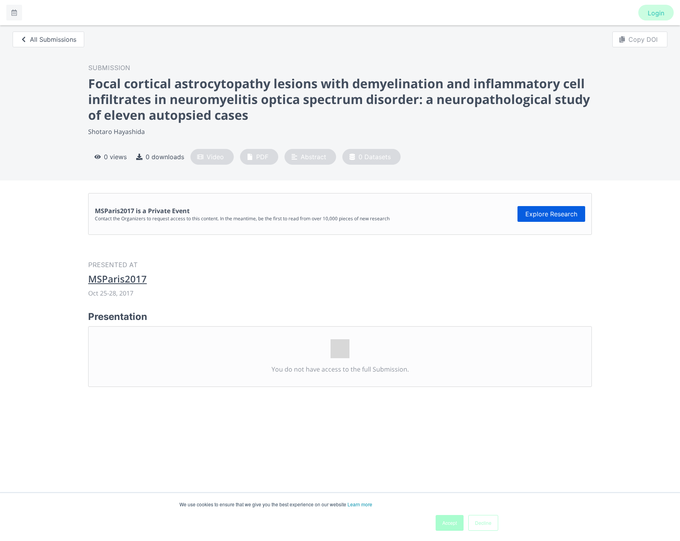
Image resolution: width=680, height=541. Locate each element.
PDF (262, 157)
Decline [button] (483, 522)
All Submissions (53, 39)
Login (656, 13)
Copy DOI (643, 39)
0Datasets (374, 157)
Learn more (359, 504)
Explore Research (551, 214)
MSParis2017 (117, 279)
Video (215, 157)
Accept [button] (449, 522)
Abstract (313, 157)
